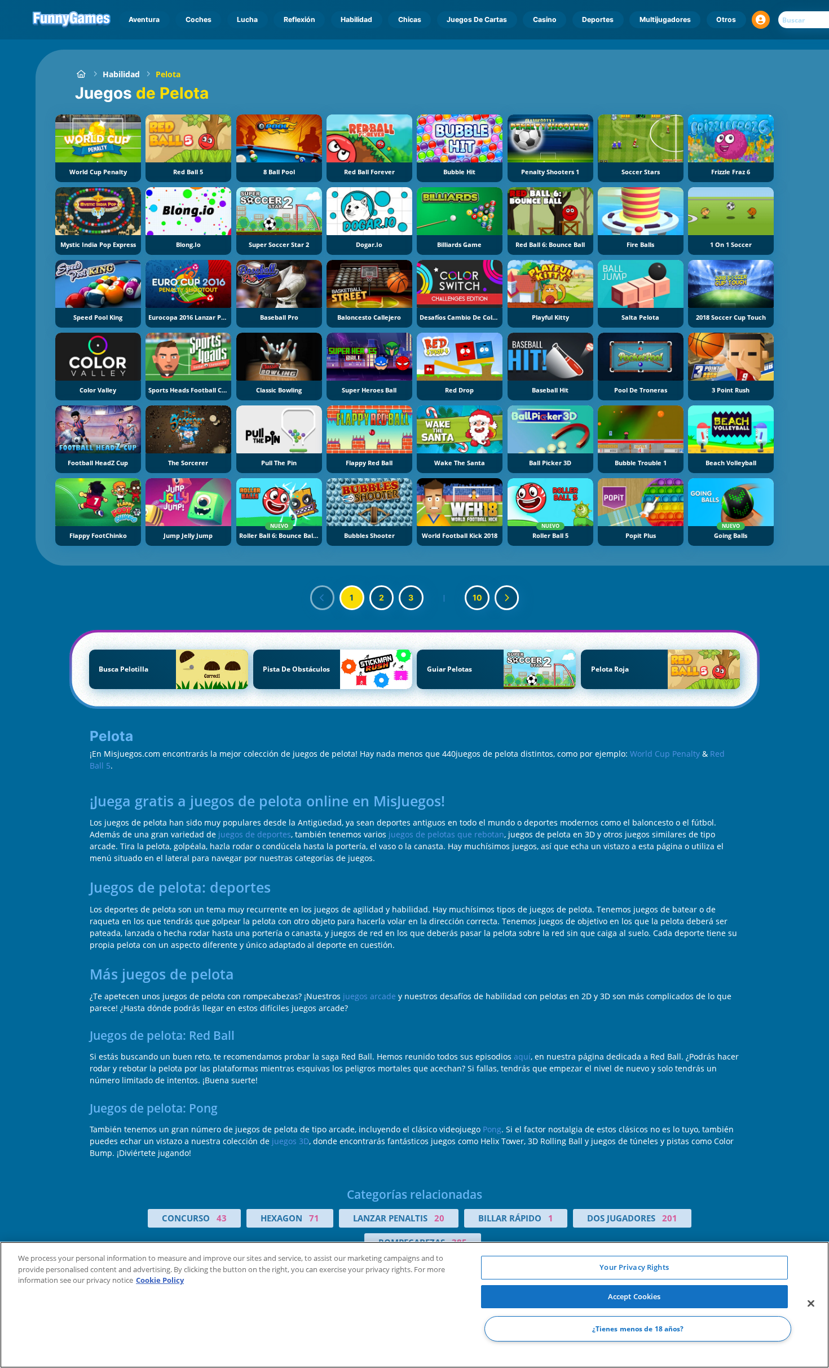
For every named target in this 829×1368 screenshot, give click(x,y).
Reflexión (299, 19)
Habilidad (356, 19)
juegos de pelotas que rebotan (446, 834)
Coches (198, 19)
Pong (492, 1129)
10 (477, 597)
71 (314, 1218)
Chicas (409, 19)
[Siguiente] (507, 597)
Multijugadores (665, 19)
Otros (726, 19)
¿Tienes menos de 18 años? (638, 1329)
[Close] (811, 1303)
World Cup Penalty (665, 753)
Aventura (144, 19)
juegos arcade (369, 996)
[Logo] (72, 19)
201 (669, 1218)
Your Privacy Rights (633, 1267)
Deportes (598, 19)
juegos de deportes (254, 834)
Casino (545, 19)
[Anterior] (322, 597)
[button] (761, 20)
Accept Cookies (634, 1296)
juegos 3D (290, 1141)
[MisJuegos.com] (81, 74)
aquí (522, 1056)
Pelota (168, 74)
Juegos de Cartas (477, 19)
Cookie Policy (160, 1280)
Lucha (247, 19)
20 (439, 1218)
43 (222, 1218)
